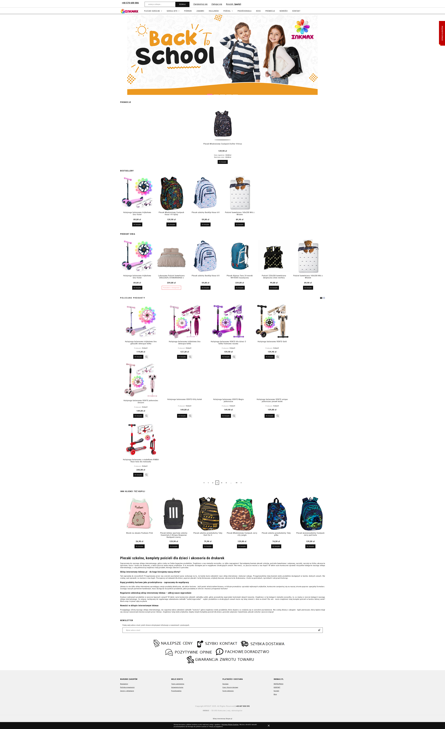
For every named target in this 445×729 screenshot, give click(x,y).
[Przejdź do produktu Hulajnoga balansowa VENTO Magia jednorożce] (228, 379)
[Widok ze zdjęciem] (321, 297)
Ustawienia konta (177, 687)
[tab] (209, 94)
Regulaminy (124, 684)
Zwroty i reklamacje (127, 691)
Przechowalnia (176, 691)
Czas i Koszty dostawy (230, 687)
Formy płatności (228, 691)
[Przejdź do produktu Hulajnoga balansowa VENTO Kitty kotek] (184, 379)
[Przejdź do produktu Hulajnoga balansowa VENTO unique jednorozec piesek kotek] (272, 379)
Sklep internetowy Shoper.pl (222, 719)
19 (236, 483)
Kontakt (276, 691)
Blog (275, 694)
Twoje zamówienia (177, 684)
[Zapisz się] (319, 630)
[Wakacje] (222, 54)
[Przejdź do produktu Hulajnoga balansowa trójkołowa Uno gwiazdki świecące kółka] (141, 321)
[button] (146, 357)
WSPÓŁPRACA (278, 684)
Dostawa (225, 684)
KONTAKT (277, 687)
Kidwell (145, 348)
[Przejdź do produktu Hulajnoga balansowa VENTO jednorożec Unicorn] (141, 380)
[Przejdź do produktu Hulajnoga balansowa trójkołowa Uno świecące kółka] (184, 321)
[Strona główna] (132, 11)
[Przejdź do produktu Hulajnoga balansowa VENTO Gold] (272, 321)
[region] (222, 54)
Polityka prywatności (127, 687)
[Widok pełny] (324, 297)
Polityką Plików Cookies (230, 724)
